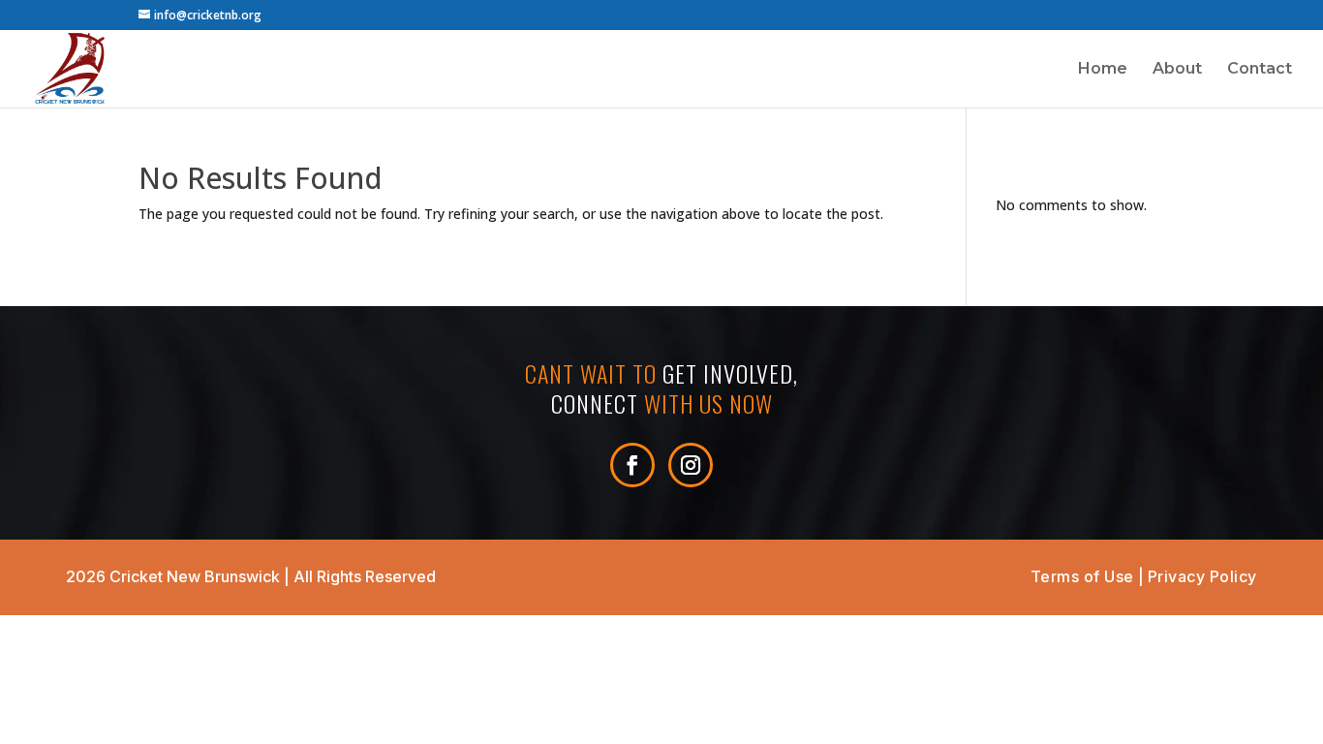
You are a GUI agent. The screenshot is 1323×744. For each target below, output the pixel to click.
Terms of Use (1082, 576)
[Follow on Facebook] (632, 465)
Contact (1259, 70)
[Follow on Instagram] (690, 465)
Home (1102, 70)
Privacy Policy (1202, 576)
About (1177, 70)
